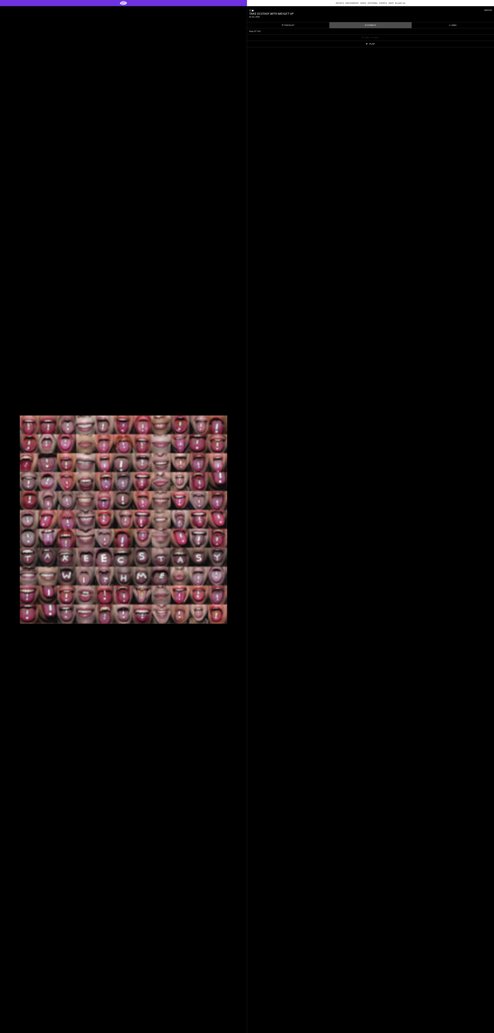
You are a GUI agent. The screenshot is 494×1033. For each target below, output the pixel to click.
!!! (250, 10)
